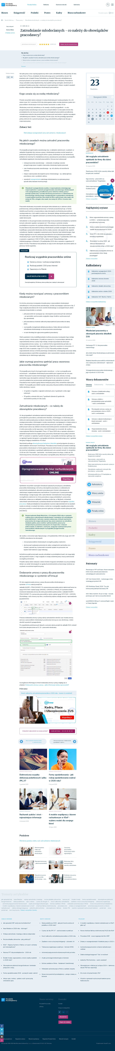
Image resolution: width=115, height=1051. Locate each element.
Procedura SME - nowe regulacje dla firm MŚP (95, 936)
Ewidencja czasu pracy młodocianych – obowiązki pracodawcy (70, 877)
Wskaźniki (96, 502)
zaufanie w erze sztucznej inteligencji (82, 902)
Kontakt (60, 1004)
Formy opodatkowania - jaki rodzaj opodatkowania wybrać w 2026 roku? (62, 778)
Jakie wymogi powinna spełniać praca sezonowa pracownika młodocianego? (44, 63)
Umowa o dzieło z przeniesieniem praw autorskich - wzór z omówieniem (101, 401)
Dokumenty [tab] (98, 385)
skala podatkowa (18, 902)
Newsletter (63, 1017)
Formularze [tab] (110, 385)
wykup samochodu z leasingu (33, 899)
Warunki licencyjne (63, 1039)
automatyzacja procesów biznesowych (15, 904)
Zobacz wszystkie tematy (28, 910)
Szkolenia (77, 5)
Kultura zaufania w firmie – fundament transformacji (58, 963)
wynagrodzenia (35, 179)
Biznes (4, 13)
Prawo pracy (90, 442)
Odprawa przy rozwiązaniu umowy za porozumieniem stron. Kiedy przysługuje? (101, 253)
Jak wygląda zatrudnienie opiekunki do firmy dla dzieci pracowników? (98, 159)
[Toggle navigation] (112, 5)
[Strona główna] (2, 20)
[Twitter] (2, 1029)
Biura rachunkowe (77, 13)
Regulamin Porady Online (49, 1039)
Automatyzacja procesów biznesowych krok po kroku (58, 952)
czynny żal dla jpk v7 (42, 902)
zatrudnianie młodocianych (29, 44)
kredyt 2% (66, 908)
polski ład (103, 908)
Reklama (46, 5)
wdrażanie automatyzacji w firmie (77, 904)
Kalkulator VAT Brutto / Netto (101, 297)
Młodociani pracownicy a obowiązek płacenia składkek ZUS (98, 333)
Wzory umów (97, 493)
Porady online (98, 511)
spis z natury (30, 902)
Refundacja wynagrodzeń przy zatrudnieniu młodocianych (45, 133)
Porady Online (31, 5)
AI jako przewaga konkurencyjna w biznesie (55, 958)
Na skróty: (24, 53)
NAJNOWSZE (89, 153)
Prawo (47, 13)
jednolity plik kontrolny (37, 908)
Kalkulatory (97, 484)
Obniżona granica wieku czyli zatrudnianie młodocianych (39, 841)
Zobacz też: (25, 127)
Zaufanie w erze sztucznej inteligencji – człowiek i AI (58, 942)
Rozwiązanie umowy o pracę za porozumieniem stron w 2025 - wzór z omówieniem (101, 411)
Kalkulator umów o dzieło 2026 (102, 291)
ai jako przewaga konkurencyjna (38, 904)
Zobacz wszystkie (91, 199)
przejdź (105, 195)
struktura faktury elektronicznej (46, 906)
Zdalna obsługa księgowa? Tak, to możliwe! (94, 955)
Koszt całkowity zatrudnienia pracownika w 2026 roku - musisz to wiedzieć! (46, 693)
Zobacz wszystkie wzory (94, 436)
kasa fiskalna (18, 899)
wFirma (28, 584)
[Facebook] (2, 1026)
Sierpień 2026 (100, 97)
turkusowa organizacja (103, 902)
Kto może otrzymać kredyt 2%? (90, 973)
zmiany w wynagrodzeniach (77, 906)
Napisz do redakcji (65, 1022)
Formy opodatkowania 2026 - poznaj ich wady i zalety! (20, 973)
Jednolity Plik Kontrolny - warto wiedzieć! (93, 960)
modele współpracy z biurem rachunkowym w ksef (18, 906)
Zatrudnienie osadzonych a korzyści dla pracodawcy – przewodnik (99, 470)
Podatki (34, 13)
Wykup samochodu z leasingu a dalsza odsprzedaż (19, 934)
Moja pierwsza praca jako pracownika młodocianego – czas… (41, 877)
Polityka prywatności (6, 1039)
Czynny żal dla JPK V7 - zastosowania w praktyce (57, 931)
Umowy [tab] (89, 385)
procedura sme (62, 906)
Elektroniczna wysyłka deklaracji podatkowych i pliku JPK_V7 (32, 778)
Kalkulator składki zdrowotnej (101, 286)
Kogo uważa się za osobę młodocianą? (34, 55)
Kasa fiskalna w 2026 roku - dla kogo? (15, 928)
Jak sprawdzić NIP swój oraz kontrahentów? (17, 923)
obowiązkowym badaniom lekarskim (45, 443)
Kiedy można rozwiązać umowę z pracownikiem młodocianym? (40, 60)
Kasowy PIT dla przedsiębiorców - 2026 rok (17, 952)
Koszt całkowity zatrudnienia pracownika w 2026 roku (59, 936)
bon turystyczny (15, 910)
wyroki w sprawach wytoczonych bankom (85, 908)
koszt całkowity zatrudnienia (60, 902)
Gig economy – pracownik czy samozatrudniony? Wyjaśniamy (97, 460)
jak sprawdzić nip (6, 899)
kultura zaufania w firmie (57, 904)
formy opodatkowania (89, 899)
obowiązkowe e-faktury (53, 908)
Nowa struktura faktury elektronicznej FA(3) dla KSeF (97, 931)
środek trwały (76, 899)
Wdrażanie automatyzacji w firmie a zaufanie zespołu (58, 969)
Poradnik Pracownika (44, 1004)
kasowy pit (66, 899)
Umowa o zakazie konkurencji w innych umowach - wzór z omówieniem (101, 421)
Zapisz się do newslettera (68, 44)
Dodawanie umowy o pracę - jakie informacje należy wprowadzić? (47, 685)
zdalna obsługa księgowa (20, 908)
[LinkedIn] (2, 1033)
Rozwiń (23, 66)
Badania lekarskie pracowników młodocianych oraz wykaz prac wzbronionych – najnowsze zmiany (100, 363)
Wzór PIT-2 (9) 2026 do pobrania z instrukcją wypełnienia (101, 235)
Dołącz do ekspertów (64, 1008)
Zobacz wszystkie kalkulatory (96, 302)
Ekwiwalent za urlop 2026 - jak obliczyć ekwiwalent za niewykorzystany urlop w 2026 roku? (101, 243)
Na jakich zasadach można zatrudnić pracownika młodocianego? (41, 58)
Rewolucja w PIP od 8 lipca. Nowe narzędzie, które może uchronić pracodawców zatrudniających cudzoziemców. (100, 572)
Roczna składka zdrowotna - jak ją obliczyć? (17, 939)
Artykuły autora (10, 33)
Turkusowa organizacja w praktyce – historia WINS (58, 947)
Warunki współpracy (34, 1039)
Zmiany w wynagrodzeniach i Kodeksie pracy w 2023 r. (97, 942)
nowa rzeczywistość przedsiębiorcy (101, 904)
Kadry (59, 13)
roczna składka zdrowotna (52, 899)
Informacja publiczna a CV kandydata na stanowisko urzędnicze (99, 475)
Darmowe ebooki (61, 5)
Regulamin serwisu (20, 1039)
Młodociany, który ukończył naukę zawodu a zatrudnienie (70, 863)
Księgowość (19, 13)
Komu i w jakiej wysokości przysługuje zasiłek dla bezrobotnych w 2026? (102, 228)
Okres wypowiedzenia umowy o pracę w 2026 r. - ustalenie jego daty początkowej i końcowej (101, 219)
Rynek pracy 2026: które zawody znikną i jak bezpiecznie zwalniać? (100, 455)
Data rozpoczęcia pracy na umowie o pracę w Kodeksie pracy (101, 465)
